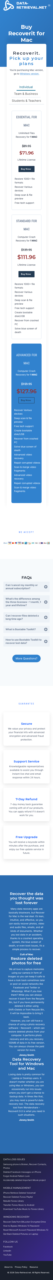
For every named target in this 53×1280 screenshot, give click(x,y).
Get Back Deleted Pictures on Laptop (20, 1234)
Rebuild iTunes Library (13, 1201)
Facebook (8, 1246)
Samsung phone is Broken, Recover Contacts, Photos (25, 1166)
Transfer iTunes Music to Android (18, 1205)
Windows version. (29, 73)
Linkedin (7, 1250)
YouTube (7, 1254)
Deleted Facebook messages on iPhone (22, 1172)
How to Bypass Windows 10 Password (21, 1226)
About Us (8, 1267)
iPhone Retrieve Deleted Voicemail (19, 1193)
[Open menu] (49, 5)
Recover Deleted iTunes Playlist (18, 1197)
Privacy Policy (21, 1267)
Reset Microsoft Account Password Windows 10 (25, 1230)
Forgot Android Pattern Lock (16, 1176)
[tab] (26, 87)
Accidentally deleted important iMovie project (24, 1180)
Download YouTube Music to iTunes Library (23, 1209)
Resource (34, 1267)
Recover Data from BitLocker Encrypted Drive (24, 1221)
